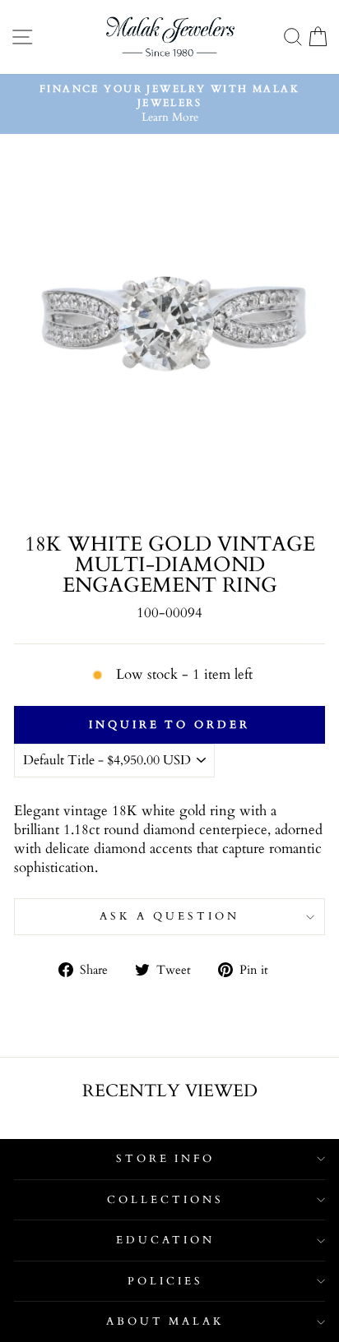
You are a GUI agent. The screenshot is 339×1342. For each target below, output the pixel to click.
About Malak (165, 1321)
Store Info (166, 1158)
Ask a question (169, 916)
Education (166, 1240)
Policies (165, 1281)
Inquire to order (169, 724)
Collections (165, 1199)
